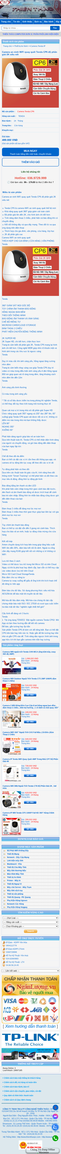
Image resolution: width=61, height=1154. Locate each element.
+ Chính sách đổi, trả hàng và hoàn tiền (19, 1082)
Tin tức (16, 21)
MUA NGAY (30, 152)
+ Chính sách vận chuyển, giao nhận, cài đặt (21, 1091)
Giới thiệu (27, 21)
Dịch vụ (38, 21)
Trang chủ (6, 21)
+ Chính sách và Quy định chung (16, 1100)
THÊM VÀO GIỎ (30, 162)
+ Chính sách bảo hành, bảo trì (15, 1087)
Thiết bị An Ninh (21, 46)
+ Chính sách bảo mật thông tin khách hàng (21, 1078)
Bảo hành (48, 21)
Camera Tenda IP (37, 46)
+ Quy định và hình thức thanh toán (17, 1095)
